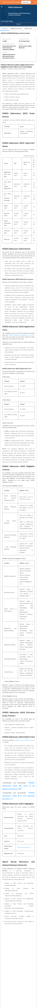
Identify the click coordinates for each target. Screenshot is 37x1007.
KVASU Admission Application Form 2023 (21, 335)
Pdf (18, 796)
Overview (5, 28)
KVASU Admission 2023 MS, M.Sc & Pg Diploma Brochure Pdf (18, 786)
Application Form (16, 28)
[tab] (4, 28)
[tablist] (18, 28)
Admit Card (28, 28)
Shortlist (18, 24)
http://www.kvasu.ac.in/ (23, 847)
